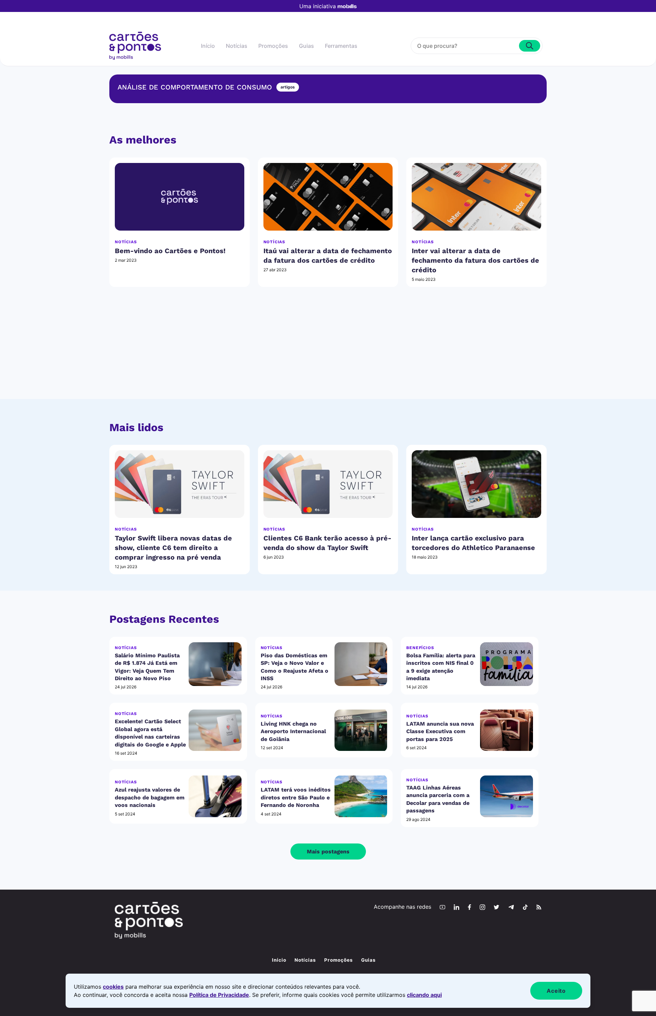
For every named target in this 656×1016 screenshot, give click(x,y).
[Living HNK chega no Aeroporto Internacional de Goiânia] (360, 730)
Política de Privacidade (219, 994)
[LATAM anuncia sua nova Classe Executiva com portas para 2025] (506, 730)
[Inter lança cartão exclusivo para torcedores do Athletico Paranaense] (476, 484)
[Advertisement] (328, 351)
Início (208, 45)
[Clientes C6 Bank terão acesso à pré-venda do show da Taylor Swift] (328, 484)
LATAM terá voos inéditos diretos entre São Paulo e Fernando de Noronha (296, 797)
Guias (306, 45)
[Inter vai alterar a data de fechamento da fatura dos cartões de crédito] (476, 197)
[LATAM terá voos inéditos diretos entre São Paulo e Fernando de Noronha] (360, 796)
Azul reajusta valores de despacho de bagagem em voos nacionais (149, 797)
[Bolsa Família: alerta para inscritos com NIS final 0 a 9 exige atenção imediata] (506, 664)
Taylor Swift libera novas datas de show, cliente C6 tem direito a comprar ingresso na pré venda (173, 547)
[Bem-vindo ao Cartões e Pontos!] (179, 197)
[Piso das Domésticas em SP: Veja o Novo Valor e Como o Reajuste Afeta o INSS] (360, 664)
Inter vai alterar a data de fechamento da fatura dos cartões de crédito (475, 260)
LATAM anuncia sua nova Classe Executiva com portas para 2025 (440, 731)
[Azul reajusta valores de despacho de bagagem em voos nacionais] (215, 796)
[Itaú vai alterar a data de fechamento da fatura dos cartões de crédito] (328, 197)
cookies (113, 986)
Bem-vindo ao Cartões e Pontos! (170, 251)
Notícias (236, 45)
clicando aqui (424, 994)
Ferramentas (341, 45)
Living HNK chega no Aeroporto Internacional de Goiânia (293, 731)
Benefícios (420, 647)
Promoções (273, 45)
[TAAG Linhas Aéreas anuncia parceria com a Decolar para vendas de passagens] (506, 796)
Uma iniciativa (317, 6)
